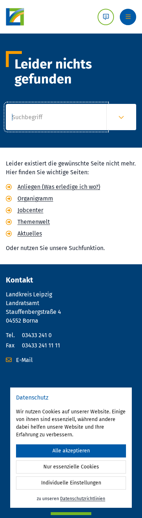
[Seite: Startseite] (15, 17)
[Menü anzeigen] (128, 17)
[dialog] (71, 447)
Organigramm (35, 198)
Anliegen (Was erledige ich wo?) (58, 186)
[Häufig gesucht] (121, 117)
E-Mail (24, 360)
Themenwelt (33, 221)
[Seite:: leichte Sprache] (106, 17)
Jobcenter (30, 210)
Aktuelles (29, 233)
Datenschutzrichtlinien (82, 498)
